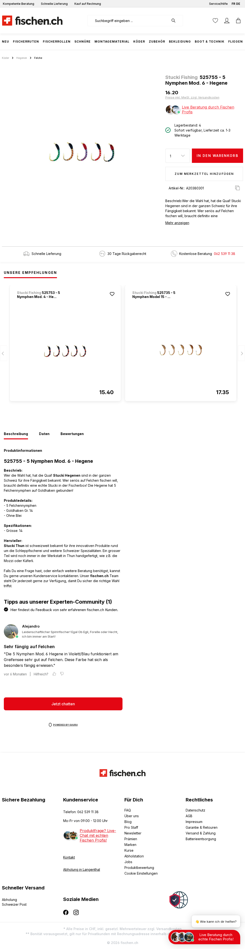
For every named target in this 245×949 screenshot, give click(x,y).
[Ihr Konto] (227, 20)
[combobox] (128, 20)
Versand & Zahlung (201, 833)
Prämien (130, 839)
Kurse (129, 850)
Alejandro (31, 626)
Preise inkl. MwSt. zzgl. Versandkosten (192, 97)
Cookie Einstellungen (141, 873)
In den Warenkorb (217, 156)
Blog (128, 822)
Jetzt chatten (63, 703)
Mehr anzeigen (177, 223)
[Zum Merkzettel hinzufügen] (112, 294)
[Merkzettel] (215, 20)
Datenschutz (195, 810)
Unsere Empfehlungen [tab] (30, 272)
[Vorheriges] (3, 353)
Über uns (131, 816)
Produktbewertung (139, 868)
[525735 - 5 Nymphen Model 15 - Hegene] (180, 351)
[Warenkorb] (237, 20)
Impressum (194, 822)
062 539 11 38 (224, 254)
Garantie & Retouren (201, 827)
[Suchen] (176, 20)
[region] (81, 152)
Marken (130, 845)
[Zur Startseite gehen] (32, 20)
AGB (189, 816)
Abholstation (134, 856)
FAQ (127, 810)
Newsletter (132, 833)
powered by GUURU (65, 724)
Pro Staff (131, 827)
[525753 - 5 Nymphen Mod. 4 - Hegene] (65, 351)
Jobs (128, 862)
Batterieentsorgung (201, 839)
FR (233, 4)
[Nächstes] (241, 353)
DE (238, 4)
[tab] (16, 434)
